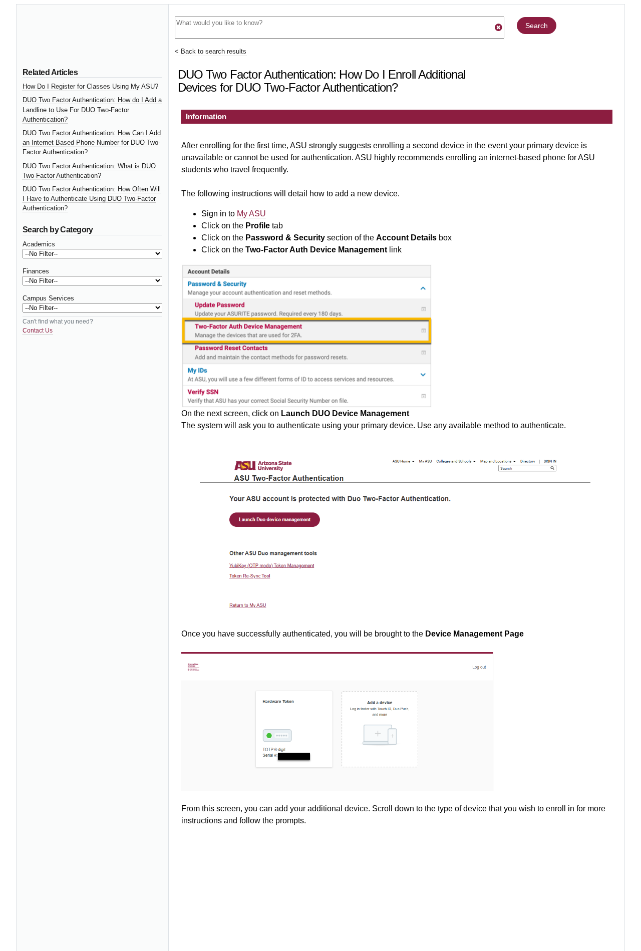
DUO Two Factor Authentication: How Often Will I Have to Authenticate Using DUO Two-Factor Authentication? (92, 198)
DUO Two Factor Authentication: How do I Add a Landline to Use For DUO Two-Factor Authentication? (92, 109)
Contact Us (38, 330)
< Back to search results (210, 51)
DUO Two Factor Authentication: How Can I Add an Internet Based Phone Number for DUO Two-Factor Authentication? (92, 142)
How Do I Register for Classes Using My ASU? (90, 86)
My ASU (251, 213)
